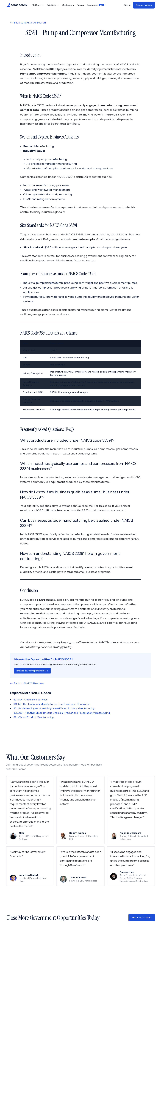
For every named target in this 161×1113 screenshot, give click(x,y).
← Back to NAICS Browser (27, 683)
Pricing (80, 5)
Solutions (51, 5)
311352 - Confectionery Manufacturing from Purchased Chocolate (51, 703)
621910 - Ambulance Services (30, 699)
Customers (68, 5)
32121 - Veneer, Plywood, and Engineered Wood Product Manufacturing (54, 708)
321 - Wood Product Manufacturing (34, 717)
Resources (95, 5)
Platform (36, 5)
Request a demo (144, 5)
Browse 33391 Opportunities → (32, 670)
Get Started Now (141, 917)
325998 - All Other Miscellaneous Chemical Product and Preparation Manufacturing (62, 712)
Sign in (127, 5)
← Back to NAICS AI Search (28, 22)
